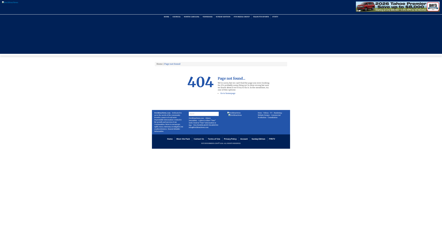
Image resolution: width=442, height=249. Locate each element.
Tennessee (207, 17)
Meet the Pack (183, 139)
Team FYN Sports (261, 17)
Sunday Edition (223, 17)
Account (244, 139)
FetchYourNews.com (196, 118)
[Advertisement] (221, 36)
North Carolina (191, 17)
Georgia (176, 17)
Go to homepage (227, 93)
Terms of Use (214, 139)
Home (166, 17)
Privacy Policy (230, 139)
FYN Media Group (242, 17)
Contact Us (199, 139)
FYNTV (275, 17)
